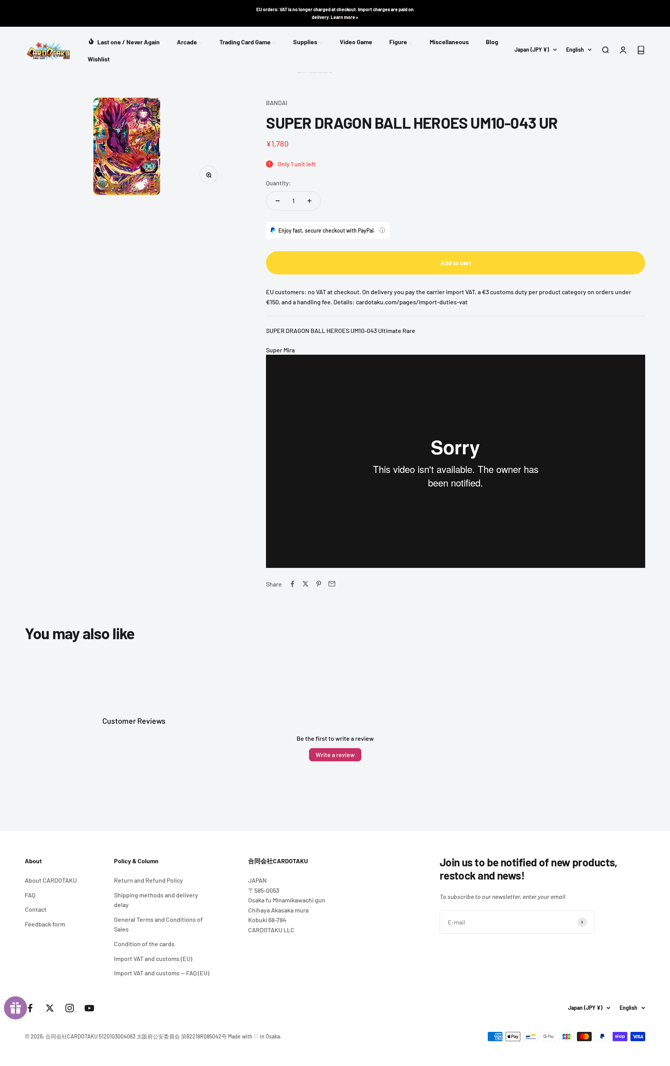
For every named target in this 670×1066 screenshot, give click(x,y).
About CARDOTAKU (51, 880)
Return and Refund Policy (148, 880)
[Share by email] (331, 583)
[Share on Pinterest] (318, 583)
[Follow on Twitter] (50, 1008)
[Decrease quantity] (277, 200)
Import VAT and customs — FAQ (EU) (161, 972)
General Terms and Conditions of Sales (158, 924)
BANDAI (276, 102)
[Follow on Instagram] (69, 1008)
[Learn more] (382, 230)
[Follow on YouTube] (89, 1008)
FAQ (30, 895)
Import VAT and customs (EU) (153, 958)
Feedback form (45, 924)
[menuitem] (124, 41)
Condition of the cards (144, 943)
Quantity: (278, 182)
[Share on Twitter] (305, 583)
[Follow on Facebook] (30, 1008)
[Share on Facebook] (292, 583)
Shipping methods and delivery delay (156, 900)
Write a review (335, 754)
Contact (36, 909)
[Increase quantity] (309, 200)
